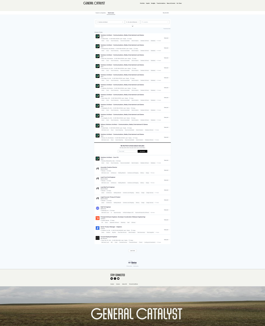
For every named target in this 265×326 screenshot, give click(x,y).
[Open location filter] (167, 22)
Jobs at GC (124, 284)
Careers (118, 284)
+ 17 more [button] (157, 192)
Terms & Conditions (133, 284)
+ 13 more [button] (157, 130)
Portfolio (142, 3)
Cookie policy (136, 266)
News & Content (171, 3)
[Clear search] (122, 22)
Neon (102, 36)
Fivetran (103, 228)
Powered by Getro (166, 28)
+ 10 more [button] (159, 242)
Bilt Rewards (104, 238)
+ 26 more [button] (152, 212)
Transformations (161, 3)
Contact (112, 284)
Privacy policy (129, 266)
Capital (148, 3)
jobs (111, 13)
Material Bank (104, 169)
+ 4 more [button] (157, 232)
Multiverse (103, 208)
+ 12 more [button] (159, 40)
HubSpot (103, 218)
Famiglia (153, 3)
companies (101, 13)
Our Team (179, 3)
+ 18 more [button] (152, 172)
